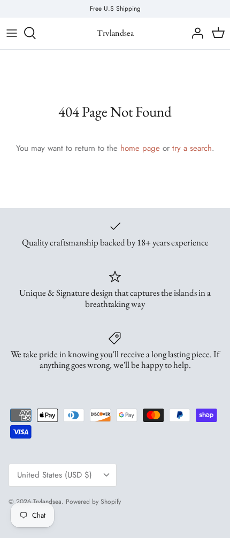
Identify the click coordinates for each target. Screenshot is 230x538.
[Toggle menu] (12, 33)
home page (140, 148)
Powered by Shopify (93, 501)
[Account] (194, 33)
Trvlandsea (47, 501)
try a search (192, 148)
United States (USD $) (54, 475)
